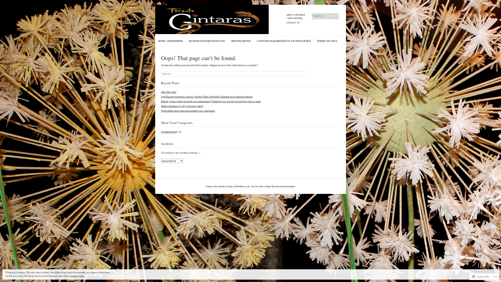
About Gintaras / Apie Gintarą (295, 16)
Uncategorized (169, 131)
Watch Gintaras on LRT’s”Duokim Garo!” (182, 106)
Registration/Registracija (207, 41)
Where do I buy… (328, 41)
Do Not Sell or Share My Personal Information (273, 186)
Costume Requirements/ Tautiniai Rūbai (284, 41)
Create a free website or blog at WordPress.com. (228, 186)
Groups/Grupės (241, 41)
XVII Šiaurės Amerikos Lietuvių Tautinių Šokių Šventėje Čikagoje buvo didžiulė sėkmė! (207, 96)
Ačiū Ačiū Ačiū (168, 92)
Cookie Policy (76, 275)
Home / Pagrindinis (170, 41)
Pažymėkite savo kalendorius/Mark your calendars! (188, 110)
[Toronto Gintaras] (221, 19)
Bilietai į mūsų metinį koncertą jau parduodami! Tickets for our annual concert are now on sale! (211, 101)
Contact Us (292, 22)
